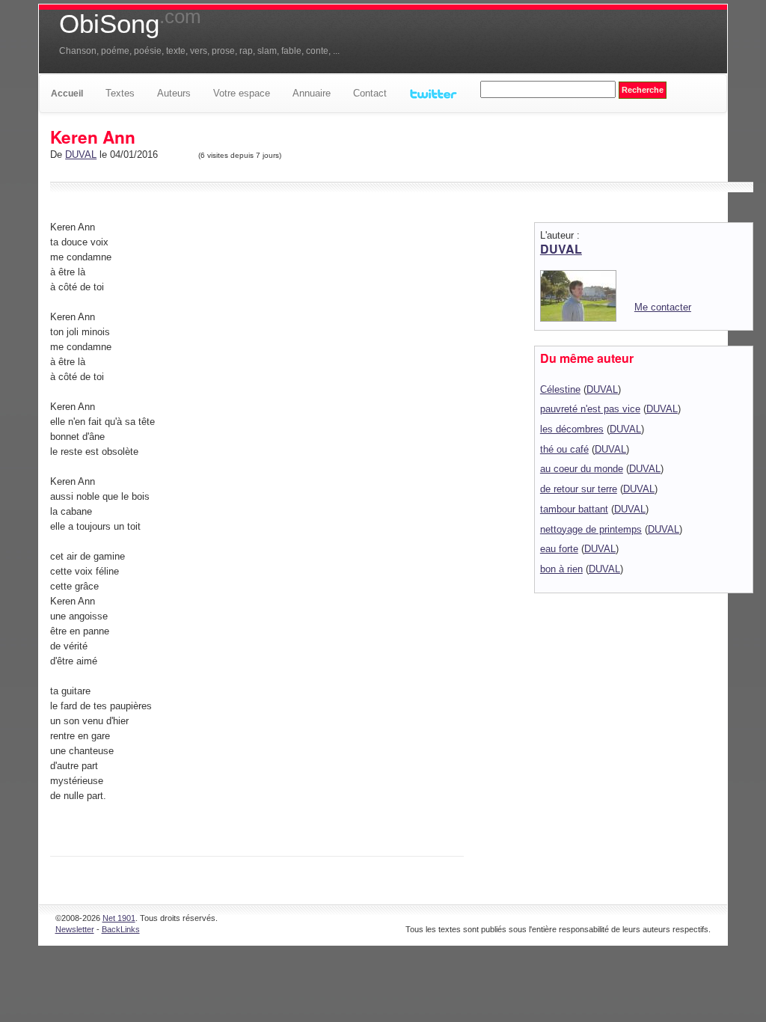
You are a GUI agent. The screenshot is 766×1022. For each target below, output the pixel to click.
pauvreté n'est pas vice (590, 408)
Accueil (67, 93)
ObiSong (130, 24)
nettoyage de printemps (591, 529)
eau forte (559, 548)
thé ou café (564, 449)
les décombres (572, 429)
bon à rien (561, 569)
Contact (370, 93)
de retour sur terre (578, 489)
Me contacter (662, 307)
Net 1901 (118, 918)
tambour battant (574, 509)
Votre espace (241, 93)
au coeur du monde (581, 468)
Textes (120, 93)
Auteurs (174, 93)
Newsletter (74, 929)
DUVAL (80, 154)
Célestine (560, 389)
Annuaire (311, 93)
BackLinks (121, 929)
